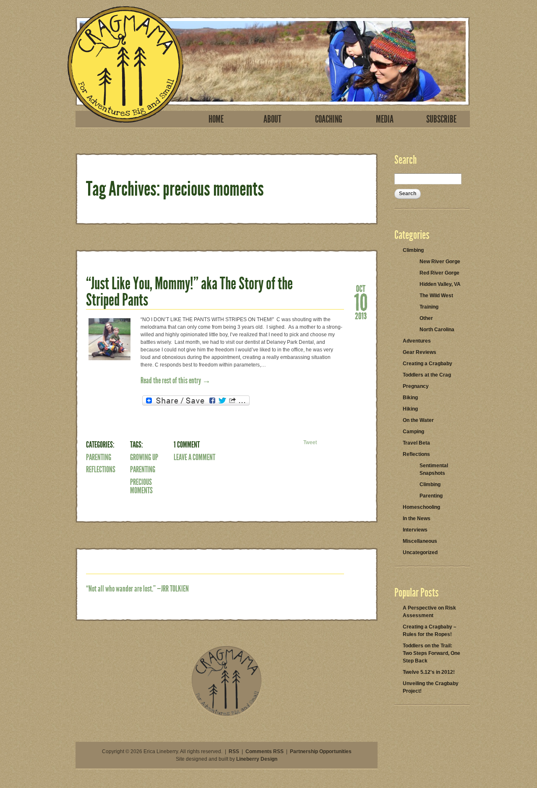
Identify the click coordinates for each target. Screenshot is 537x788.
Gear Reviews (419, 352)
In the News (416, 518)
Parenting (98, 457)
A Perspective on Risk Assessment (429, 611)
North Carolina (437, 329)
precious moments (141, 486)
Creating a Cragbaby (427, 364)
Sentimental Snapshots (434, 469)
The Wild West (436, 295)
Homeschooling (421, 507)
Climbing (413, 250)
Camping (413, 432)
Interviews (415, 530)
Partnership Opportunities (321, 751)
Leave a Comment (194, 457)
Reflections (100, 469)
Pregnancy (416, 386)
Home (216, 119)
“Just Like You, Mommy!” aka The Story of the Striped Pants (189, 292)
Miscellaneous (420, 541)
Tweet (310, 442)
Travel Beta (416, 443)
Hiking (410, 409)
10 (360, 301)
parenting (142, 469)
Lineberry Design (256, 759)
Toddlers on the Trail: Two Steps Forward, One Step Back (431, 653)
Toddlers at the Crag (427, 375)
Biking (410, 398)
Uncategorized (420, 552)
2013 (360, 315)
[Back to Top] (226, 715)
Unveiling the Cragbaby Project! (431, 687)
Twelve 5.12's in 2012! (429, 672)
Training (429, 307)
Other (426, 318)
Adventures (417, 341)
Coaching (328, 119)
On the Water (418, 420)
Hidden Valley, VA (440, 284)
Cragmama (125, 64)
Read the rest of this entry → (176, 380)
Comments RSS (264, 751)
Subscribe (441, 119)
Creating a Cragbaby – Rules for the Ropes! (429, 630)
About (272, 119)
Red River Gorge (439, 273)
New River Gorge (440, 261)
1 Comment (187, 445)
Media (385, 119)
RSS (234, 751)
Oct (360, 288)
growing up (144, 457)
